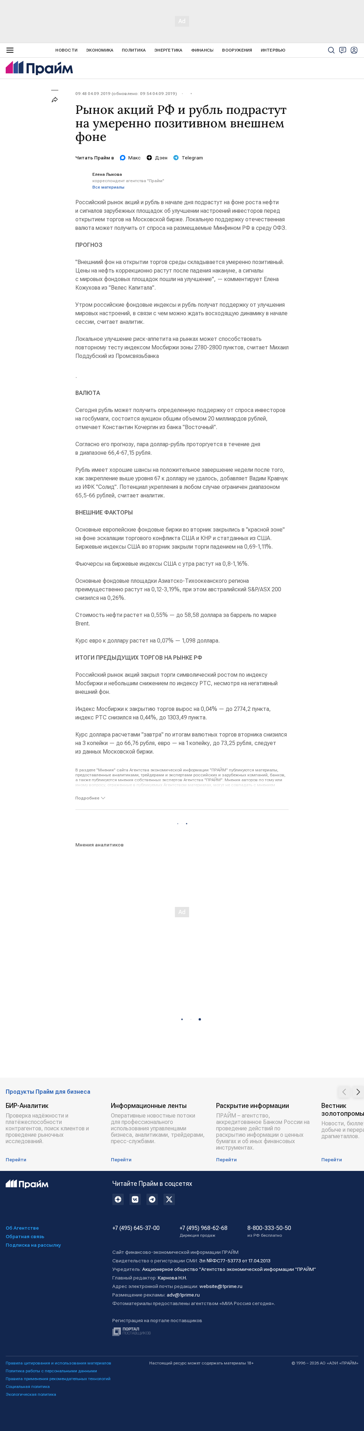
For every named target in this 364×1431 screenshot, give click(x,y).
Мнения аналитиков (99, 844)
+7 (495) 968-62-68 (204, 1231)
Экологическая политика (31, 1394)
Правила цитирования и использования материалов (58, 1363)
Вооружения (237, 50)
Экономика (99, 50)
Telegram (192, 157)
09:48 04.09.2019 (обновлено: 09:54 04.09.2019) (126, 93)
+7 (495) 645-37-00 (136, 1228)
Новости (66, 50)
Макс (134, 157)
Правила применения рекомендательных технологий (58, 1378)
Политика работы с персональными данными (51, 1370)
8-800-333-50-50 (269, 1231)
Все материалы (108, 187)
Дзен (161, 157)
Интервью (273, 50)
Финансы (202, 50)
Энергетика (168, 50)
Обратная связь (25, 1236)
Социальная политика (28, 1386)
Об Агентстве (22, 1228)
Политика (134, 50)
